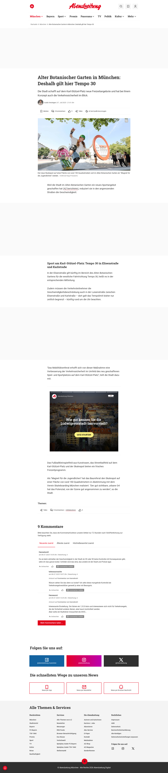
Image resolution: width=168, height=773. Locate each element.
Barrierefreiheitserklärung (120, 730)
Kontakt (87, 737)
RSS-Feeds (61, 730)
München (35, 16)
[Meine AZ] (135, 6)
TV (99, 16)
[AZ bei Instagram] (122, 748)
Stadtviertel (33, 723)
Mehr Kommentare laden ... (51, 623)
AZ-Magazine (89, 747)
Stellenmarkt (61, 751)
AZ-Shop (87, 744)
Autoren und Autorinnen (92, 720)
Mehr (131, 16)
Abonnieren (88, 727)
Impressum (115, 720)
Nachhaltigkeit (34, 754)
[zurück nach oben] (84, 762)
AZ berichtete (71, 188)
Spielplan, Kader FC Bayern (66, 744)
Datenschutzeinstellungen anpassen (124, 737)
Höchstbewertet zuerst (83, 543)
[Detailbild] (126, 121)
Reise (31, 751)
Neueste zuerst (46, 543)
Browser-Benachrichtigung (66, 733)
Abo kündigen (116, 733)
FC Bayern (33, 730)
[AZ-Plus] (32, 6)
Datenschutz (115, 727)
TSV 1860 (32, 733)
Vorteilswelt (61, 740)
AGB (113, 723)
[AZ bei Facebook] (112, 748)
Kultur (118, 16)
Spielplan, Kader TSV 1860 (66, 747)
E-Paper (87, 733)
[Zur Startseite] (85, 10)
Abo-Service (88, 730)
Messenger (61, 727)
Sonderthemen (89, 751)
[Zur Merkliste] (128, 6)
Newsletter (61, 723)
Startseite (34, 24)
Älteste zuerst (63, 543)
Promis (73, 16)
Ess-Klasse (61, 737)
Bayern (51, 16)
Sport (61, 16)
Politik (108, 16)
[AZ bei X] (133, 748)
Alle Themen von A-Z (64, 720)
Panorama (86, 16)
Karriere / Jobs (89, 723)
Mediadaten (88, 740)
